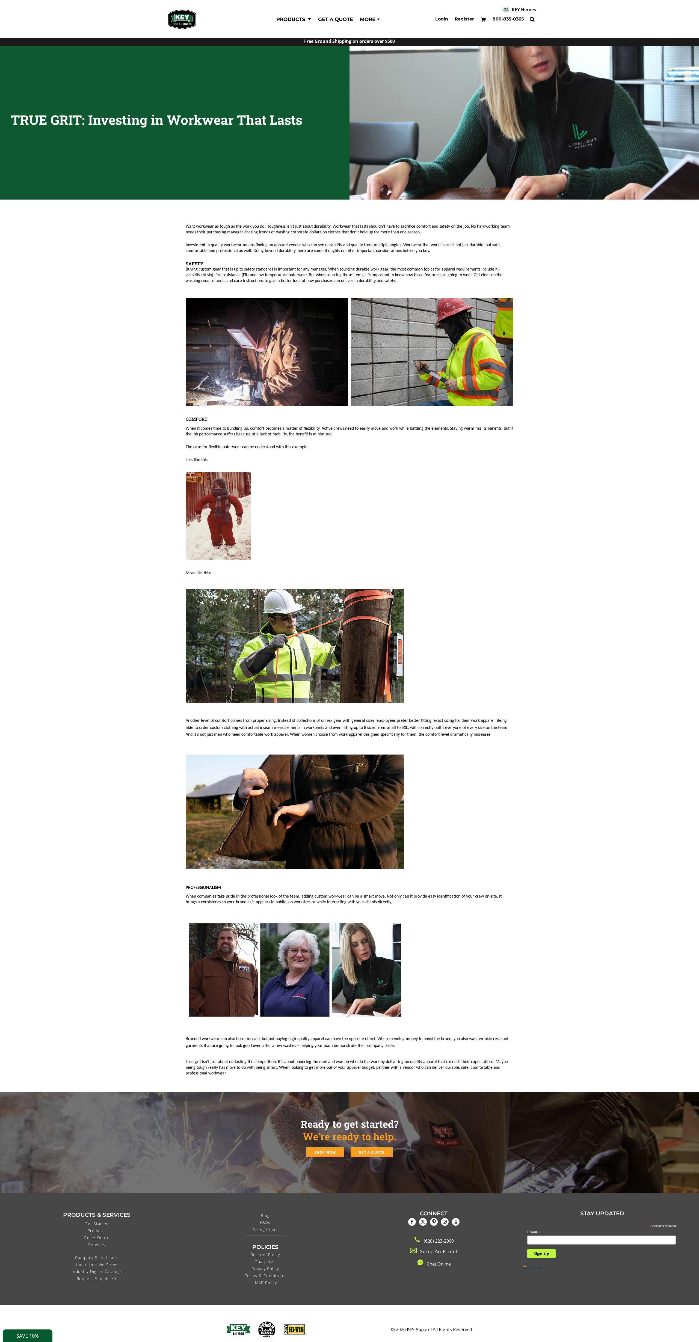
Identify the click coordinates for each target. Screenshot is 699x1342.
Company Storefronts (97, 1257)
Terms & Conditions (265, 1275)
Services (96, 1244)
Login (441, 19)
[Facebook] (412, 1222)
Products (97, 1230)
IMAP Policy (265, 1282)
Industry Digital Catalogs (97, 1271)
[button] (294, 19)
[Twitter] (423, 1222)
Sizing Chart (265, 1229)
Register (464, 19)
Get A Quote (96, 1237)
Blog (265, 1215)
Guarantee (265, 1261)
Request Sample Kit (97, 1278)
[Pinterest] (434, 1222)
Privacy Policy (265, 1268)
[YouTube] (456, 1222)
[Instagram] (445, 1222)
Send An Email (439, 1251)
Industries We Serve (97, 1264)
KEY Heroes (524, 10)
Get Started (97, 1223)
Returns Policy (265, 1254)
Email (533, 1232)
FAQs (265, 1222)
